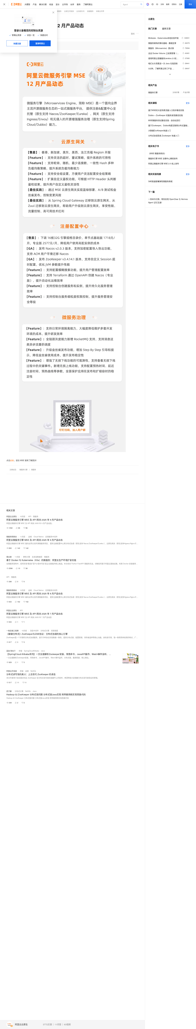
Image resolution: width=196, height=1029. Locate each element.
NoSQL (33, 671)
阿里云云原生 (21, 1024)
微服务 (59, 11)
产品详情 (186, 92)
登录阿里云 (40, 43)
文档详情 (176, 92)
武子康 (9, 691)
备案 (167, 4)
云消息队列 (80, 11)
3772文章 (47, 1024)
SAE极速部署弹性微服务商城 (160, 181)
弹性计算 (26, 556)
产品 (35, 4)
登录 (190, 4)
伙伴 (72, 4)
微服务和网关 (11, 536)
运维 (30, 536)
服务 (79, 4)
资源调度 (54, 630)
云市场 (65, 4)
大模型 (27, 4)
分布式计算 (45, 630)
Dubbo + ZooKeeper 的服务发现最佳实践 (165, 115)
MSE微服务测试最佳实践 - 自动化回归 (164, 120)
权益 (51, 4)
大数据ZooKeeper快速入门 (159, 130)
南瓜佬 (9, 556)
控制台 (174, 4)
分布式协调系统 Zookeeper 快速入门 (163, 135)
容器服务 (90, 11)
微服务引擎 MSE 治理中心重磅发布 (163, 158)
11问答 (58, 1024)
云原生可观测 (69, 11)
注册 (180, 4)
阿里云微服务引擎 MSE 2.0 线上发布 (163, 163)
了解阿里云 (88, 4)
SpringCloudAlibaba (31, 650)
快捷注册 (17, 43)
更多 (188, 103)
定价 (57, 4)
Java (43, 650)
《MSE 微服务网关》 (157, 153)
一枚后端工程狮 (12, 630)
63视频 (67, 1024)
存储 (20, 650)
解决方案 (43, 4)
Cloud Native (38, 536)
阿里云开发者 (11, 671)
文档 (162, 4)
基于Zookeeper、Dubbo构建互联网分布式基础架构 (169, 125)
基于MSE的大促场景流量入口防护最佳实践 (166, 110)
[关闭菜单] (4, 4)
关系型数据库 (37, 556)
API (29, 516)
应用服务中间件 (51, 536)
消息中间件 (34, 630)
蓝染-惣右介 (11, 650)
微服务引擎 (23, 469)
